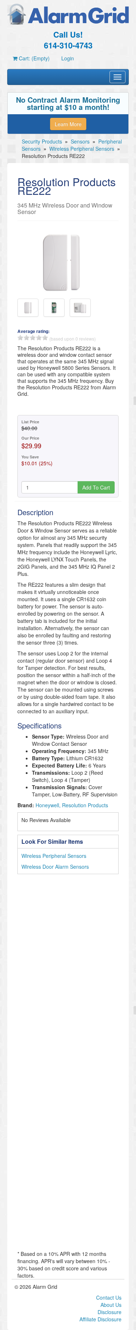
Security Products (42, 141)
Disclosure (109, 1312)
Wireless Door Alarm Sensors (55, 866)
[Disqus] (68, 971)
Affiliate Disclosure (100, 1319)
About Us (110, 1304)
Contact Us (108, 1297)
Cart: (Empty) (33, 58)
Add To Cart (96, 487)
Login (67, 58)
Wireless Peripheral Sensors (81, 148)
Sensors (80, 141)
